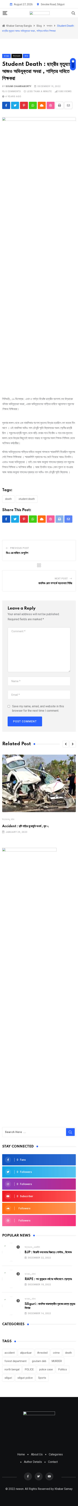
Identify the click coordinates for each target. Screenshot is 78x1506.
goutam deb (39, 1361)
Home (21, 1454)
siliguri (8, 1377)
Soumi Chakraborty (18, 86)
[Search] (73, 13)
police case (46, 1369)
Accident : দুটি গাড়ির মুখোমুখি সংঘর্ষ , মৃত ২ (25, 826)
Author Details (33, 1462)
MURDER (57, 1361)
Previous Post (19, 548)
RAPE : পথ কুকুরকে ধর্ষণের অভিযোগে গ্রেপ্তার (48, 1279)
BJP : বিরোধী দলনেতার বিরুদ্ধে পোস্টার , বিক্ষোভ (48, 1252)
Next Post (61, 578)
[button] (65, 744)
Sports (42, 1377)
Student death (27, 498)
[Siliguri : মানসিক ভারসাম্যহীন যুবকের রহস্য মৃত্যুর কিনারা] (11, 1306)
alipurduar (26, 1352)
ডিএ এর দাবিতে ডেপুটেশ (17, 553)
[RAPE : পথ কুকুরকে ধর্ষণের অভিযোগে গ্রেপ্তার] (11, 1279)
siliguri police (25, 1377)
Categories (56, 1454)
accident (10, 1352)
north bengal (12, 1369)
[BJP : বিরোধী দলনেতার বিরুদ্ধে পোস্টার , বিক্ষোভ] (11, 1252)
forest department (15, 1361)
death (8, 498)
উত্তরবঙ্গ (6, 819)
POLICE (29, 1369)
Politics (62, 1369)
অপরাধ (27, 1274)
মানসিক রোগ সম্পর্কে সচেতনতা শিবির (55, 583)
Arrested (42, 1352)
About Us (37, 1454)
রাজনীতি (37, 1247)
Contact (53, 1462)
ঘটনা (12, 819)
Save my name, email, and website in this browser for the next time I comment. (38, 708)
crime (56, 1352)
